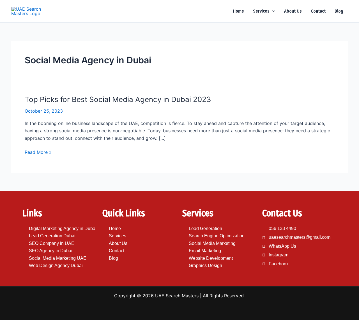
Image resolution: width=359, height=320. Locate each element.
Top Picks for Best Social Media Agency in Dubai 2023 (118, 99)
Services (261, 11)
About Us (293, 11)
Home (238, 11)
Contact (318, 11)
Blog (339, 11)
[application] (272, 11)
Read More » (38, 152)
